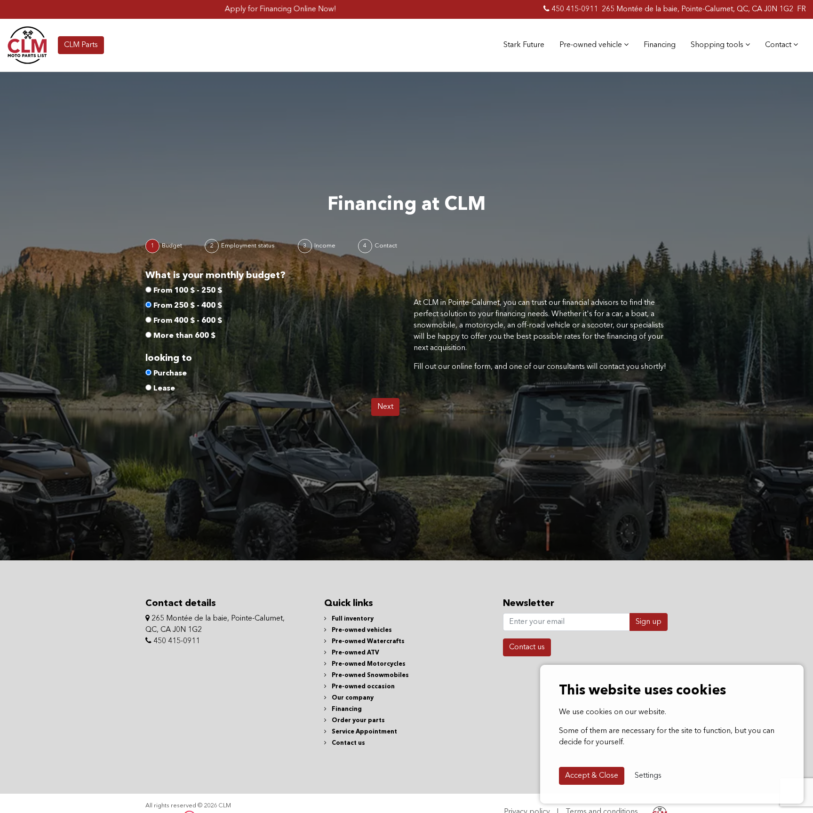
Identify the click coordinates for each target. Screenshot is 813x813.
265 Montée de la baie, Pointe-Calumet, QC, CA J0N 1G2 (697, 9)
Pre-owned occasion (362, 687)
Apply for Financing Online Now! (244, 9)
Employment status (248, 246)
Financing (660, 45)
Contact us (347, 743)
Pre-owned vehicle (591, 45)
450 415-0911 (574, 9)
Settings (648, 776)
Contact (779, 45)
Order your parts (357, 720)
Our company (352, 698)
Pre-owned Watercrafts (367, 641)
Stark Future (523, 45)
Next (385, 407)
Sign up (649, 622)
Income (324, 246)
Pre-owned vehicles (361, 630)
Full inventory (352, 619)
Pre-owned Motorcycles (368, 664)
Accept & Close (591, 776)
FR (801, 9)
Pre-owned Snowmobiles (369, 675)
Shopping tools (718, 45)
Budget (172, 246)
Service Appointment (363, 732)
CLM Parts (81, 45)
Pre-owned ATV (354, 653)
